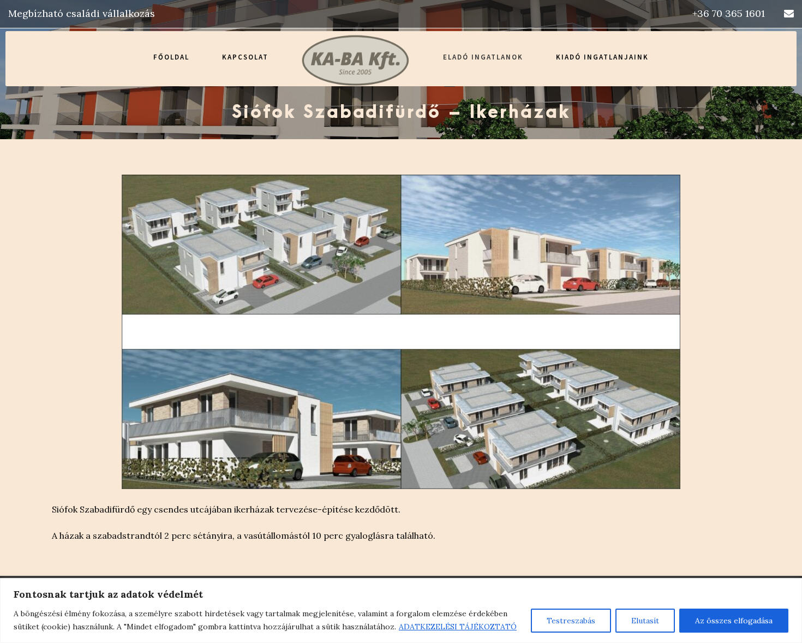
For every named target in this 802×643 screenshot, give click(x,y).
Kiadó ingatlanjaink (602, 57)
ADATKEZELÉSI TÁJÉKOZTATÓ (458, 627)
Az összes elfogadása (734, 621)
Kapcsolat (245, 57)
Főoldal (171, 57)
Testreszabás (571, 621)
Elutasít (645, 621)
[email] (789, 13)
